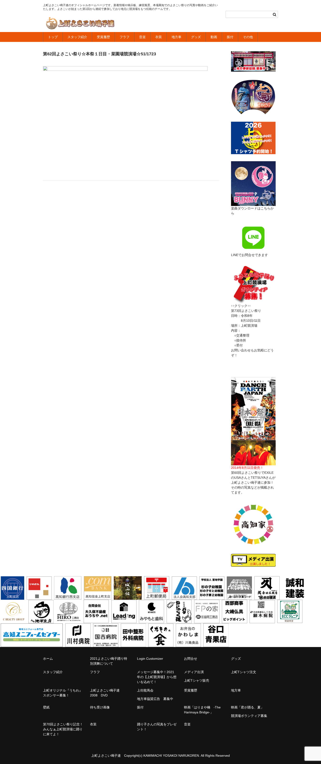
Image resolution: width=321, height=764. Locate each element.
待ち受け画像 (100, 707)
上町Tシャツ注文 (243, 672)
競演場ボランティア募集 (249, 716)
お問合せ (190, 658)
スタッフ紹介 (77, 37)
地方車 (176, 37)
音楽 (142, 37)
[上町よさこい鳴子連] (80, 24)
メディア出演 (194, 672)
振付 (230, 37)
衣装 (158, 37)
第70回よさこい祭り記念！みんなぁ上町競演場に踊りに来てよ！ (63, 729)
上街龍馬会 (145, 690)
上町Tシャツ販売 (196, 680)
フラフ (124, 37)
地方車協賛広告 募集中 (155, 699)
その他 (248, 37)
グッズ (196, 37)
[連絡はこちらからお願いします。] (253, 301)
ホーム (48, 658)
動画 (214, 37)
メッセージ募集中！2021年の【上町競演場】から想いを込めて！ (156, 677)
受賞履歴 (103, 37)
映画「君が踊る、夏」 (247, 707)
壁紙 (46, 707)
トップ (53, 37)
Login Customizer (150, 658)
